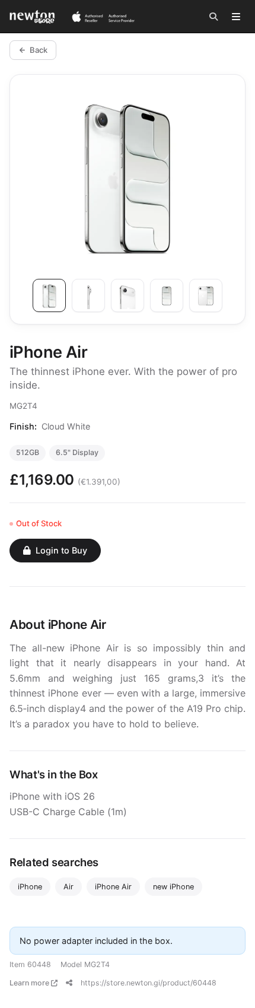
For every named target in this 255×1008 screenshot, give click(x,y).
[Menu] (236, 16)
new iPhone (173, 886)
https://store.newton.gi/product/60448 (148, 982)
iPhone (30, 886)
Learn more (30, 982)
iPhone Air (113, 886)
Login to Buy (61, 550)
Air (68, 886)
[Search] (213, 16)
